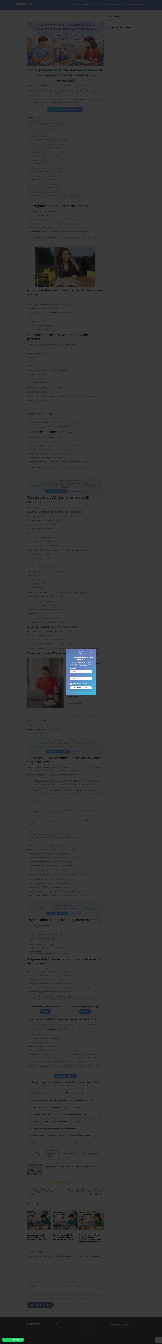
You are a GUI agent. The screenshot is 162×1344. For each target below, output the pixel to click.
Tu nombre (73, 668)
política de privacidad (84, 683)
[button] (13, 1340)
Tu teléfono (73, 675)
